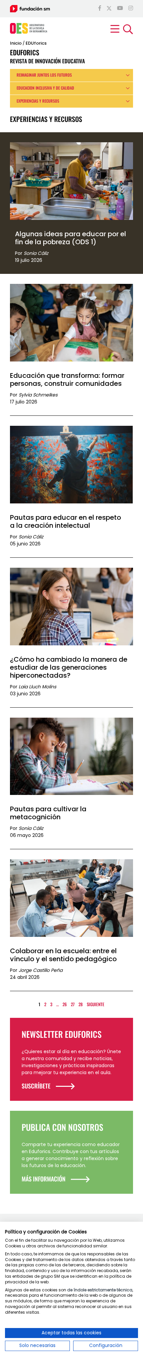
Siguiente (95, 1004)
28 (80, 1004)
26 (65, 1004)
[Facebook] (99, 8)
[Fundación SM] (30, 8)
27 (72, 1004)
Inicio (16, 43)
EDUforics (36, 43)
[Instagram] (130, 8)
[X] (109, 8)
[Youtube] (120, 8)
